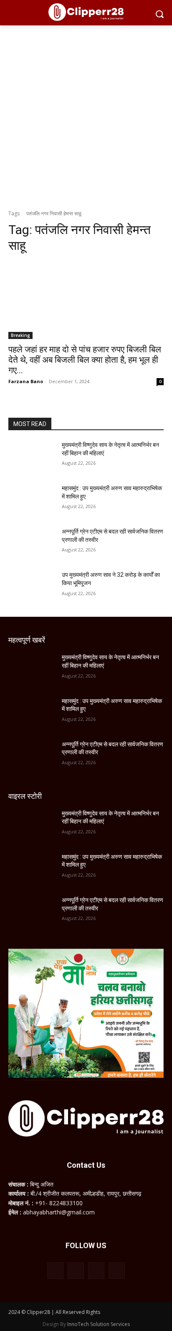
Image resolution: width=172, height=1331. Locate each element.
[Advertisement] (86, 115)
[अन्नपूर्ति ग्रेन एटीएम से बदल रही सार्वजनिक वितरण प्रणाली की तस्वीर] (31, 544)
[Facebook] (55, 1270)
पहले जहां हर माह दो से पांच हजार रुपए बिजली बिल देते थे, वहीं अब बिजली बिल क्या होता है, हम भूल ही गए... (84, 359)
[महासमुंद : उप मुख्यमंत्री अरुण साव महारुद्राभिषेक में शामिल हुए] (31, 500)
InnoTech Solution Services (98, 1324)
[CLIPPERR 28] (85, 12)
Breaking (20, 335)
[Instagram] (76, 1270)
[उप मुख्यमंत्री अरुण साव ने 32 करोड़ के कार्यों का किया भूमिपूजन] (31, 587)
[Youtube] (117, 1270)
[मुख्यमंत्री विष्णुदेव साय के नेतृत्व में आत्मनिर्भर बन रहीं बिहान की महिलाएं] (31, 457)
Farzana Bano (25, 381)
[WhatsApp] (96, 1270)
